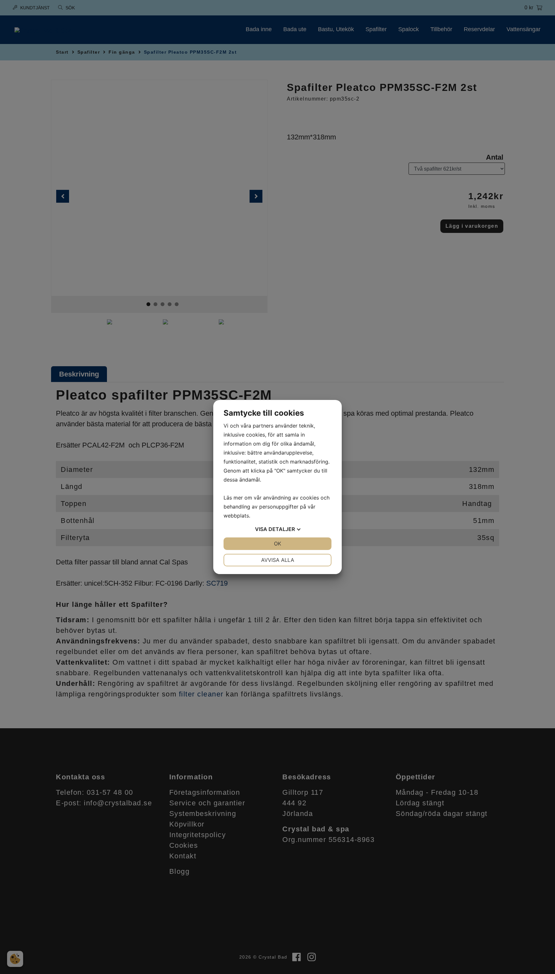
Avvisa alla (277, 560)
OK (277, 543)
